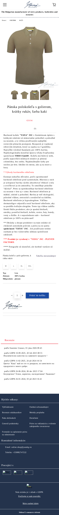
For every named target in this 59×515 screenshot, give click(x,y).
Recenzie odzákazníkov (12, 413)
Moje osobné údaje (31, 503)
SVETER (13, 20)
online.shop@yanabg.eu (21, 447)
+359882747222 (19, 452)
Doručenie (34, 418)
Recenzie (10, 340)
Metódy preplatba (37, 413)
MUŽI (21, 20)
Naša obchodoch (9, 418)
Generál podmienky (10, 424)
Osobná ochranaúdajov (39, 407)
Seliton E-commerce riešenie (29, 512)
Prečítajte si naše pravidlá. (29, 496)
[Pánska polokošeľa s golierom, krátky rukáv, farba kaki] (29, 88)
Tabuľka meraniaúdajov (46, 256)
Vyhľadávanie (8, 407)
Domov (4, 20)
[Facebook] (5, 458)
